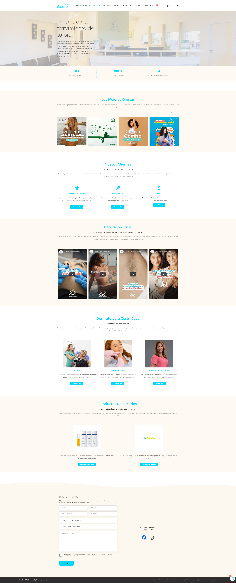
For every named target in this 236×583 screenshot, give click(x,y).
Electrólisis (106, 5)
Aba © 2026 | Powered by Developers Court (33, 580)
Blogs (125, 5)
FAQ (131, 5)
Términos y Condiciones (96, 554)
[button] (177, 5)
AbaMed (115, 5)
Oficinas (137, 5)
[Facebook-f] (144, 537)
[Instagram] (152, 537)
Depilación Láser (82, 5)
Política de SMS (74, 556)
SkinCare (148, 5)
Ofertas (95, 5)
